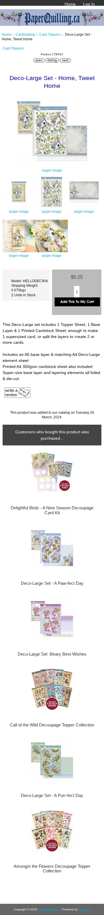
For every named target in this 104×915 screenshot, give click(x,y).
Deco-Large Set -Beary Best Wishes (52, 654)
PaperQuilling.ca (49, 909)
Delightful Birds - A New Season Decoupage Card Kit (52, 510)
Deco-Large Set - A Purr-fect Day (52, 795)
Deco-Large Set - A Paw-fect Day (52, 583)
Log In (89, 4)
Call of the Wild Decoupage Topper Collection (52, 725)
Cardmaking (25, 34)
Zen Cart (84, 909)
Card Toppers (50, 34)
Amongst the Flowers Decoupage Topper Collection (52, 868)
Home (70, 4)
